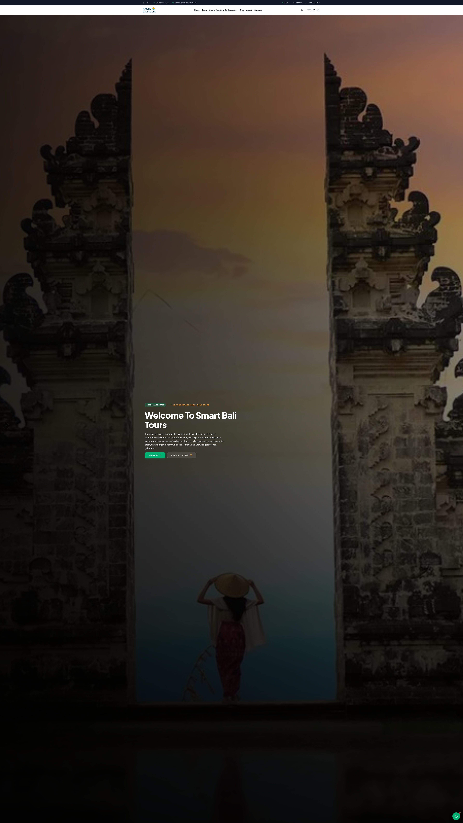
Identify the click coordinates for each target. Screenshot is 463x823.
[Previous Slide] (6, 426)
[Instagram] (143, 2)
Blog (242, 10)
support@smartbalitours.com (186, 2)
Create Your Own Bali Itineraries (223, 10)
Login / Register (314, 2)
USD (286, 2)
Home (196, 10)
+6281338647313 (162, 2)
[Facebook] (147, 2)
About (249, 10)
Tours (204, 10)
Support (299, 2)
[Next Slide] (457, 426)
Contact (258, 10)
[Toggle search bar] (302, 10)
